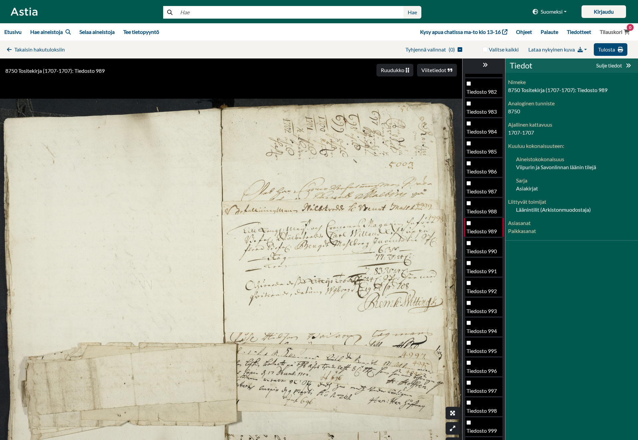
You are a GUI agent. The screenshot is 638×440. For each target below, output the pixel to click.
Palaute (549, 32)
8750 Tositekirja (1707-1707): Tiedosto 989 (55, 70)
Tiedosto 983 (482, 111)
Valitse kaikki (504, 49)
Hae (412, 12)
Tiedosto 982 (482, 91)
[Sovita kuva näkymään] (453, 428)
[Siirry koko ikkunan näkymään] (453, 413)
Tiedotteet (579, 32)
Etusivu (13, 32)
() (430, 49)
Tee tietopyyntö (141, 32)
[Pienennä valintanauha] (484, 64)
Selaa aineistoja (97, 32)
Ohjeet (524, 32)
